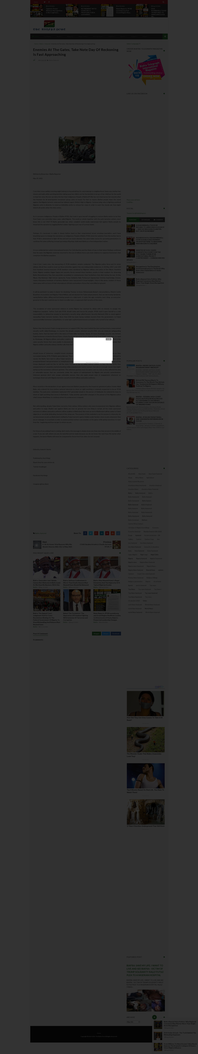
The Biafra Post (95, 362)
